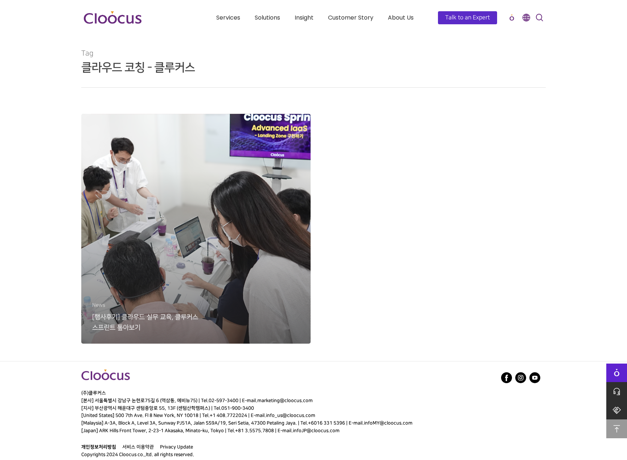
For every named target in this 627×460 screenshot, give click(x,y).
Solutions (267, 17)
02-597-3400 (223, 400)
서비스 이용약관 (138, 446)
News (98, 305)
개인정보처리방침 (98, 446)
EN (526, 17)
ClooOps (511, 17)
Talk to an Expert (467, 17)
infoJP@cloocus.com (316, 430)
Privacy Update (176, 446)
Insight (304, 17)
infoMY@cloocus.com (388, 423)
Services (228, 17)
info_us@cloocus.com (290, 415)
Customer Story (350, 17)
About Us (401, 17)
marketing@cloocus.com (285, 400)
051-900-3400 (237, 408)
